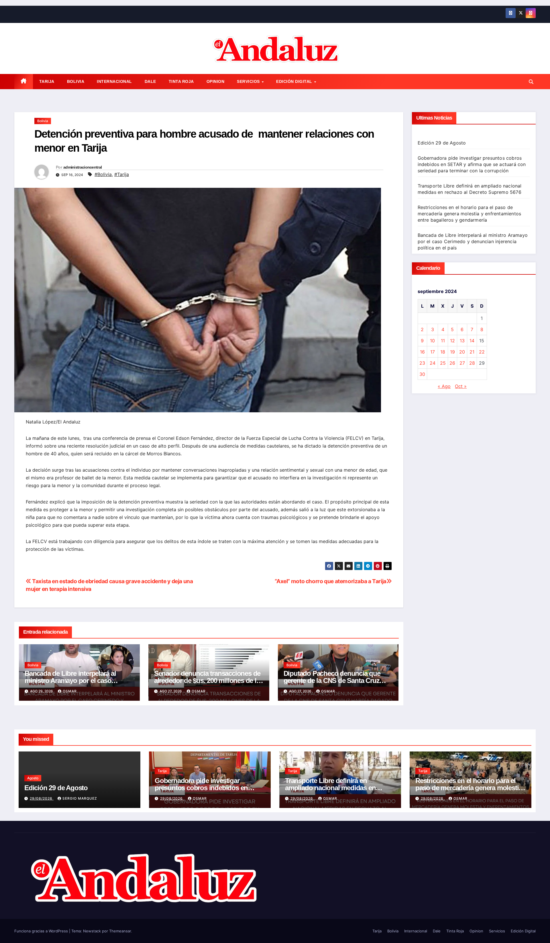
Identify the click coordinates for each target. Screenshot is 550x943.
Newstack (92, 931)
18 (442, 352)
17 (432, 352)
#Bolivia (103, 174)
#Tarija (121, 174)
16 (422, 352)
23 (422, 363)
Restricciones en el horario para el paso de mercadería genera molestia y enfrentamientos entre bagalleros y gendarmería (469, 213)
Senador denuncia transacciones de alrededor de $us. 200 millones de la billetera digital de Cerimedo (207, 680)
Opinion (216, 81)
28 (472, 363)
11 (443, 340)
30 (422, 374)
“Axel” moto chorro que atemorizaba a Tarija (330, 581)
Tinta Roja (181, 81)
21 (472, 352)
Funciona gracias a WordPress (41, 931)
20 (462, 352)
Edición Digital (294, 81)
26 (452, 363)
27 (462, 363)
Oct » (461, 386)
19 (452, 352)
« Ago (444, 386)
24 (432, 363)
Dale (150, 81)
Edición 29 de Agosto (442, 143)
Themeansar (120, 931)
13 (462, 340)
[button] (531, 82)
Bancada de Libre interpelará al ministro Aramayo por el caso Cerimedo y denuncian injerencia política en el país (473, 241)
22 (482, 352)
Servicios (249, 81)
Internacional (114, 81)
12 (452, 340)
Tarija (46, 81)
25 (443, 363)
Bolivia (76, 81)
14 (472, 340)
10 (432, 340)
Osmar (70, 691)
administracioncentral (82, 167)
